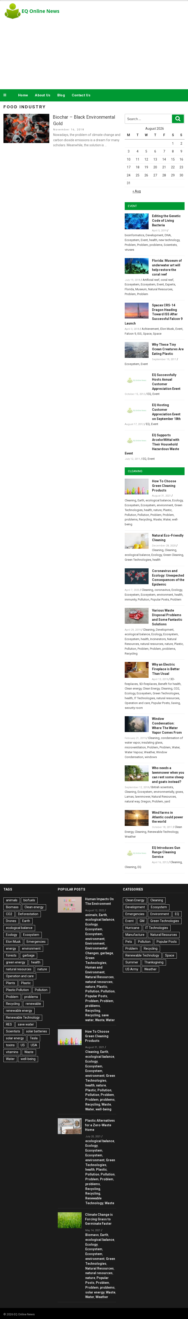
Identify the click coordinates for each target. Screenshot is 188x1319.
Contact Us (81, 95)
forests (11, 955)
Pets (128, 941)
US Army (131, 969)
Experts (170, 284)
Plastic (167, 510)
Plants (10, 983)
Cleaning (130, 500)
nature (157, 510)
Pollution (130, 515)
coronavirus (162, 590)
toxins (10, 1045)
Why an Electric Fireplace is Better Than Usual (166, 669)
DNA (168, 235)
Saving (175, 703)
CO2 (176, 688)
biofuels (29, 900)
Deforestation (28, 914)
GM (142, 921)
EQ (149, 394)
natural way (132, 801)
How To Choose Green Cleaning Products (164, 485)
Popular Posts (160, 599)
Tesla (34, 1038)
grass (179, 791)
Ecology (177, 500)
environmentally (164, 791)
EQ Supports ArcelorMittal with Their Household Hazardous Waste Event (152, 444)
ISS (139, 333)
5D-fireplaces (148, 684)
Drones (11, 921)
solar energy (15, 1038)
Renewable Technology (163, 831)
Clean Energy (151, 688)
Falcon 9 (130, 333)
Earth (141, 500)
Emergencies (36, 941)
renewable (33, 1004)
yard (167, 801)
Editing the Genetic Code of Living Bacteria (166, 220)
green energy (15, 962)
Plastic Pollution (17, 990)
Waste (157, 519)
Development (154, 235)
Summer (131, 962)
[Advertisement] (94, 54)
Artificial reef (151, 280)
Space (147, 333)
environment (165, 505)
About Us (42, 95)
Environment (95, 943)
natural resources (151, 644)
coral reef (167, 280)
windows (151, 757)
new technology (169, 240)
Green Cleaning (173, 555)
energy (11, 948)
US (23, 1045)
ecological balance (158, 500)
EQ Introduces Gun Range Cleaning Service (166, 852)
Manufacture (134, 935)
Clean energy (133, 688)
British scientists (162, 787)
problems (155, 245)
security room (134, 708)
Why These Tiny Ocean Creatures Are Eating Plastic (168, 349)
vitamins (12, 1052)
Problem (130, 245)
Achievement (150, 328)
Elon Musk (167, 328)
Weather (149, 752)
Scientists (170, 245)
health (153, 240)
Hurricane (132, 928)
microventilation (135, 747)
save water (26, 1024)
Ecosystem (132, 240)
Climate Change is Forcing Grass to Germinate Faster (99, 1219)
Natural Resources (160, 289)
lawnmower (142, 796)
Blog (61, 95)
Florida (129, 289)
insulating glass (151, 742)
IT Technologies (144, 698)
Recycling (145, 519)
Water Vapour (134, 752)
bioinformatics (134, 235)
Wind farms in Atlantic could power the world (167, 817)
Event (144, 240)
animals (11, 900)
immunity (130, 599)
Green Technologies (138, 559)
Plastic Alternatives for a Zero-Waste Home (100, 1125)
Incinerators (158, 639)
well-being (28, 1059)
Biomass (12, 907)
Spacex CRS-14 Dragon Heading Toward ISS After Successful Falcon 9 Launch (153, 314)
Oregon (146, 801)
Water (167, 519)
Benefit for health (169, 684)
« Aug (137, 191)
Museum (141, 289)
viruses (129, 249)
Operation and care (137, 703)
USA (34, 1045)
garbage (28, 955)
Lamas (129, 796)
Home (23, 95)
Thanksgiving (153, 962)
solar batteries (36, 1031)
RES (9, 1024)
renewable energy (19, 1010)
